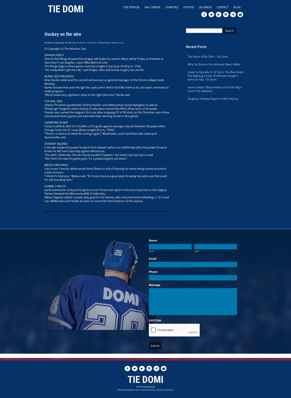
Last (197, 251)
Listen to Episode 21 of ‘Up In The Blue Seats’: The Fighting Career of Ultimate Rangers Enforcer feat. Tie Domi (216, 75)
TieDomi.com (117, 42)
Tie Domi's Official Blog (98, 42)
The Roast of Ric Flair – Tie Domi (208, 56)
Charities (171, 7)
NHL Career (152, 7)
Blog (237, 7)
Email (154, 259)
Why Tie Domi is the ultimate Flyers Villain (214, 64)
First (151, 251)
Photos (188, 7)
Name (154, 240)
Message (156, 285)
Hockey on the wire (62, 34)
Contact (223, 7)
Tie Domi (66, 9)
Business (205, 7)
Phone (153, 272)
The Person (131, 7)
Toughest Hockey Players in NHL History (213, 99)
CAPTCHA (155, 320)
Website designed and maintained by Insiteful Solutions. (146, 389)
